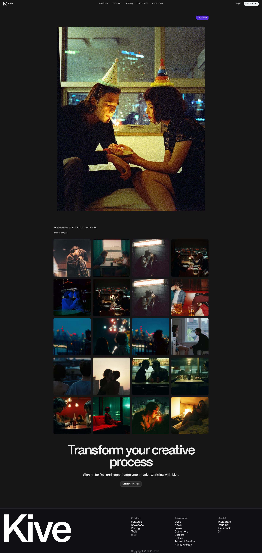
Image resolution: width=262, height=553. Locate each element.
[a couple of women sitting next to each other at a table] (72, 297)
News (178, 525)
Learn (178, 528)
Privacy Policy (183, 545)
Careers (179, 535)
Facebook (224, 528)
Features (103, 4)
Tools (134, 531)
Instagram (224, 522)
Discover (117, 4)
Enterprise (157, 4)
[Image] (72, 258)
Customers (142, 4)
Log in (238, 4)
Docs (178, 522)
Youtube (223, 525)
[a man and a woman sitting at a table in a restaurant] (190, 258)
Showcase (137, 525)
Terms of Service (185, 541)
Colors (179, 538)
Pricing (129, 4)
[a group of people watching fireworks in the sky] (111, 336)
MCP (134, 535)
